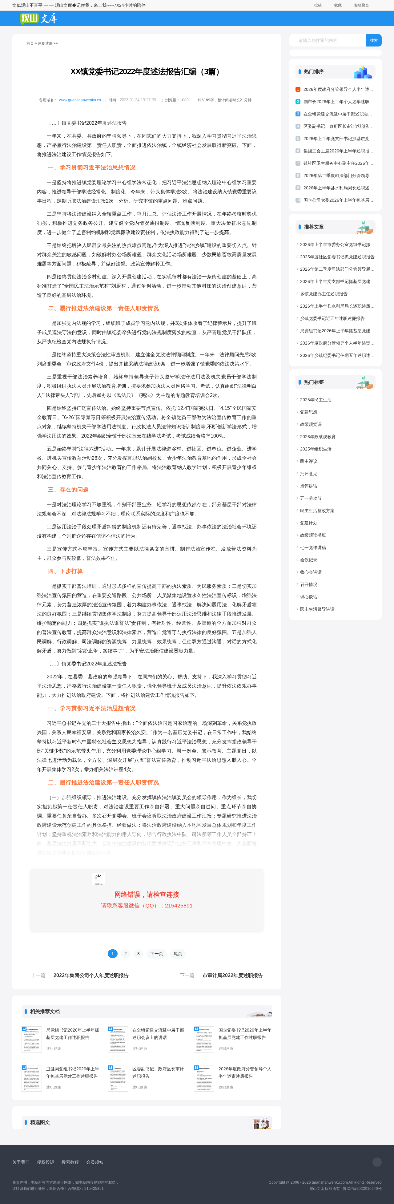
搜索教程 (70, 1162)
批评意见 (308, 473)
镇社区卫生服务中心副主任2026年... (338, 163)
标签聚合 (361, 5)
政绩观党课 (311, 424)
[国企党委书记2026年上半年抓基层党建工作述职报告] (204, 1039)
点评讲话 (308, 485)
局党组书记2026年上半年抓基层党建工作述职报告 (72, 1034)
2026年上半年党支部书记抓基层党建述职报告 (338, 281)
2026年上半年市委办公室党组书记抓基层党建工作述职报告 (338, 244)
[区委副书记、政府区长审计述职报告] (118, 1078)
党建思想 (308, 412)
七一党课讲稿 (313, 547)
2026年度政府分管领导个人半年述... (338, 89)
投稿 (318, 5)
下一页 (156, 953)
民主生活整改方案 (317, 510)
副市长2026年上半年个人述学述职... (338, 101)
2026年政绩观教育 (318, 436)
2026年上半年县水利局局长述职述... (338, 187)
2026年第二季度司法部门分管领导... (338, 175)
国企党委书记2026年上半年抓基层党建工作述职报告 (245, 1034)
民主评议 (308, 461)
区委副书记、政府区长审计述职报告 (158, 1072)
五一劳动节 (311, 498)
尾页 (178, 953)
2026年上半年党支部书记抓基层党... (338, 138)
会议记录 (308, 559)
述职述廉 (45, 43)
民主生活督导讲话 (317, 609)
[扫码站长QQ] (377, 1162)
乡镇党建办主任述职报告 (324, 293)
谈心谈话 (308, 596)
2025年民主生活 (316, 399)
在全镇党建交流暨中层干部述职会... (338, 113)
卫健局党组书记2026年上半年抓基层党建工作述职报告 (72, 1072)
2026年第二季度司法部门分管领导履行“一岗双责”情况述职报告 (338, 269)
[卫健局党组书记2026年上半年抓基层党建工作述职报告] (32, 1078)
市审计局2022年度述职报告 (233, 975)
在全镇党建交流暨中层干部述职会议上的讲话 (158, 1034)
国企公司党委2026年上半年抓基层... (338, 200)
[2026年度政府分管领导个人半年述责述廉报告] (204, 1078)
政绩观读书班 (313, 535)
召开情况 (308, 584)
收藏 (338, 5)
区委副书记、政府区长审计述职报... (338, 126)
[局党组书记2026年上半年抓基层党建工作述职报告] (32, 1039)
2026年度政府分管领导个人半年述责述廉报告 (245, 1072)
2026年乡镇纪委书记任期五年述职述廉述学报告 (338, 355)
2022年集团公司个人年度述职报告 (91, 975)
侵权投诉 (45, 1162)
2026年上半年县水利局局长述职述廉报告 (338, 306)
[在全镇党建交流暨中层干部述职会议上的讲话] (118, 1039)
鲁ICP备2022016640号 (362, 1188)
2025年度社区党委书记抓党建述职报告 (337, 256)
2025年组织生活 (316, 448)
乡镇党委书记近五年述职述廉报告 (332, 318)
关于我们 (21, 1162)
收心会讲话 (311, 572)
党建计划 (308, 522)
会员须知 (94, 1162)
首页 (30, 43)
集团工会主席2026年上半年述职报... (338, 150)
